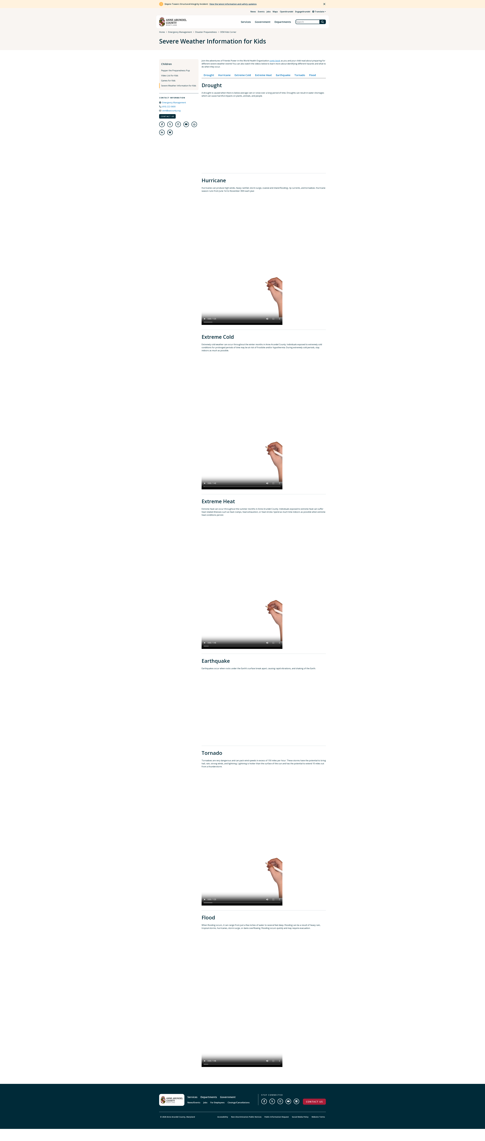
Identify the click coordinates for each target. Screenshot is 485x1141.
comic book (275, 60)
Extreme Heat (263, 75)
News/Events (193, 1102)
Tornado (299, 75)
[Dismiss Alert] (324, 4)
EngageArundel (302, 11)
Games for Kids (168, 80)
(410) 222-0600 (169, 106)
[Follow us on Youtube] (186, 124)
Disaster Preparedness (206, 32)
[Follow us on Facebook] (162, 124)
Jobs (269, 11)
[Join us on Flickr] (296, 1101)
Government (262, 22)
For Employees (217, 1102)
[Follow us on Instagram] (178, 124)
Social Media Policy (300, 1117)
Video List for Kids (169, 75)
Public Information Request (276, 1117)
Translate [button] (319, 11)
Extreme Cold (243, 75)
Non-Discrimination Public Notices (246, 1117)
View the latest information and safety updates (233, 4)
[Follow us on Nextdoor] (194, 124)
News (253, 11)
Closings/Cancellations (239, 1102)
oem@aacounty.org (171, 110)
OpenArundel (286, 11)
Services (246, 22)
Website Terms (318, 1117)
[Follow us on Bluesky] (170, 132)
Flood (312, 75)
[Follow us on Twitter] (170, 124)
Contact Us (167, 116)
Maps (275, 11)
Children (166, 64)
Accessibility (222, 1117)
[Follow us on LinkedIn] (162, 132)
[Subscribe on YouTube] (288, 1101)
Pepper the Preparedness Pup (175, 70)
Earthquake (283, 75)
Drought (209, 75)
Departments (282, 22)
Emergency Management (180, 32)
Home (162, 32)
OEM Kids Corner (228, 32)
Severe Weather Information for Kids (178, 85)
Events (261, 11)
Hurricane (224, 75)
